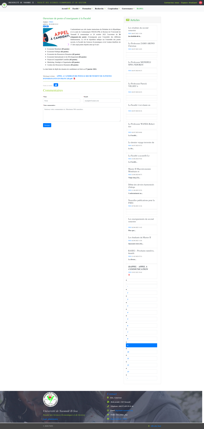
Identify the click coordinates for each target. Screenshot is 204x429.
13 (128, 371)
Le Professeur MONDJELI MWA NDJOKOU (139, 63)
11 (128, 358)
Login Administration (50, 419)
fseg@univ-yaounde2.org (124, 410)
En (201, 3)
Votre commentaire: (49, 105)
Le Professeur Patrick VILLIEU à (137, 85)
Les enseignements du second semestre (141, 220)
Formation (86, 8)
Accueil (65, 8)
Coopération (113, 8)
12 (128, 365)
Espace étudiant (189, 3)
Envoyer (47, 125)
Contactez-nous (171, 3)
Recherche (99, 8)
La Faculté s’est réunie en (139, 105)
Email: (85, 97)
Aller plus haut (156, 426)
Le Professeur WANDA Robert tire (141, 125)
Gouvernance (127, 8)
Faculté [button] (76, 8)
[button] (68, 44)
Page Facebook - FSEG (118, 419)
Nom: (45, 97)
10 (128, 352)
